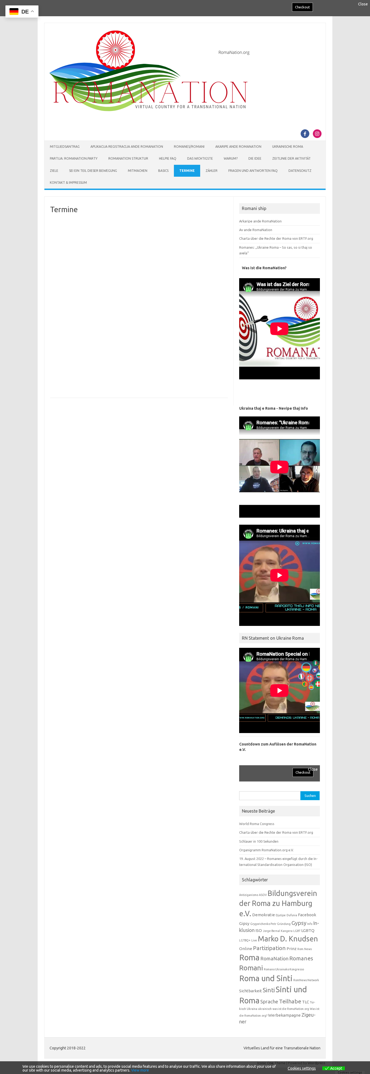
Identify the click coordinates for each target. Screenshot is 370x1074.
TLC (305, 1002)
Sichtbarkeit (250, 990)
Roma (249, 957)
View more (140, 1070)
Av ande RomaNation (255, 230)
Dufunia (292, 915)
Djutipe (281, 915)
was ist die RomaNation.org (290, 1008)
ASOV (263, 894)
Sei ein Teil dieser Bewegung (93, 170)
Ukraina (252, 1008)
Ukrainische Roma (287, 146)
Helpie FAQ (167, 158)
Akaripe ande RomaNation (238, 146)
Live (254, 940)
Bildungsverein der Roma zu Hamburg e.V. (278, 903)
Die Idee (254, 158)
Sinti (269, 990)
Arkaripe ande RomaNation (260, 221)
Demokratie (263, 914)
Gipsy (244, 923)
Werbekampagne (284, 1015)
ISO (258, 930)
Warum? (231, 158)
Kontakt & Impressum (68, 182)
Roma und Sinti (266, 978)
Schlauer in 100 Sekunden (258, 841)
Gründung (284, 923)
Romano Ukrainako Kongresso (284, 969)
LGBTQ (307, 930)
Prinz (292, 948)
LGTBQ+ (245, 940)
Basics (163, 170)
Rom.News (304, 949)
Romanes (301, 958)
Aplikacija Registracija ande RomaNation (126, 146)
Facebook (307, 914)
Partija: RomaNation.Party (74, 158)
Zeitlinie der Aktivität (291, 158)
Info (309, 923)
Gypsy (298, 923)
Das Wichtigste (200, 158)
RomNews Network (306, 980)
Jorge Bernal (271, 930)
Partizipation (269, 948)
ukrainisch (265, 1008)
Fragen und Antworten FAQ (253, 170)
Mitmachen (137, 170)
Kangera (287, 930)
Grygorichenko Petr (263, 923)
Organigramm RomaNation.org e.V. (266, 850)
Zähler (212, 170)
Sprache (269, 1001)
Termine (187, 170)
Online (245, 948)
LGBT (296, 930)
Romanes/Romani (189, 146)
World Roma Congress (256, 824)
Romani (251, 968)
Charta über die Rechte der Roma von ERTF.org (276, 238)
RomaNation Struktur (128, 158)
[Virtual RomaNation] (150, 110)
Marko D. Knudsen (288, 939)
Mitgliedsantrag (65, 146)
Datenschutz (299, 170)
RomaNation (274, 958)
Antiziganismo (248, 894)
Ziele (54, 170)
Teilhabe (290, 1001)
